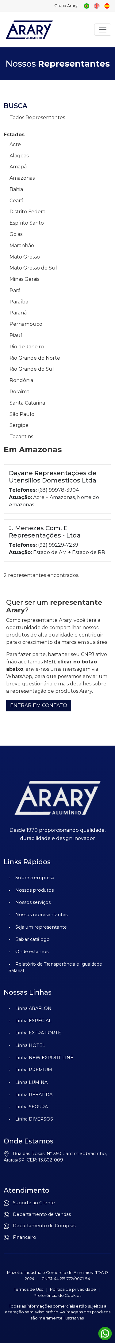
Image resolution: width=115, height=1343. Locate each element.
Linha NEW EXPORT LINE (44, 1057)
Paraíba (19, 302)
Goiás (16, 234)
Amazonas (22, 178)
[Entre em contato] (105, 1334)
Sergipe (19, 425)
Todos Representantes (37, 117)
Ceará (16, 201)
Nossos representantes (41, 914)
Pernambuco (26, 324)
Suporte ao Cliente (32, 1202)
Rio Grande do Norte (35, 358)
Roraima (19, 391)
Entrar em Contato (38, 705)
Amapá (18, 167)
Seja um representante (41, 927)
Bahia (16, 189)
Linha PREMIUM (33, 1070)
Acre (15, 144)
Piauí (16, 335)
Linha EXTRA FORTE (38, 1033)
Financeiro (22, 1237)
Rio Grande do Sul (32, 369)
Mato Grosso (25, 257)
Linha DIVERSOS (34, 1119)
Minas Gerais (24, 279)
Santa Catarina (27, 403)
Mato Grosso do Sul (33, 268)
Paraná (18, 313)
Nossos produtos (34, 890)
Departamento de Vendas (40, 1214)
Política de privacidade (73, 1289)
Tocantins (21, 436)
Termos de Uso (29, 1289)
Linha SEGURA (31, 1107)
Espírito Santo (27, 223)
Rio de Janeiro (27, 347)
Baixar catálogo (32, 939)
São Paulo (22, 414)
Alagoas (19, 156)
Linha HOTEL (30, 1045)
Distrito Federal (28, 212)
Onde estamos (31, 951)
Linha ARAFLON (33, 1008)
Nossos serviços (33, 902)
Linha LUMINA (31, 1082)
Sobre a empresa (34, 877)
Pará (15, 290)
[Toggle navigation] (102, 30)
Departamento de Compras (42, 1225)
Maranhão (22, 245)
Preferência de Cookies (57, 1295)
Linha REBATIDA (33, 1094)
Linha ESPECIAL (33, 1020)
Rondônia (21, 380)
